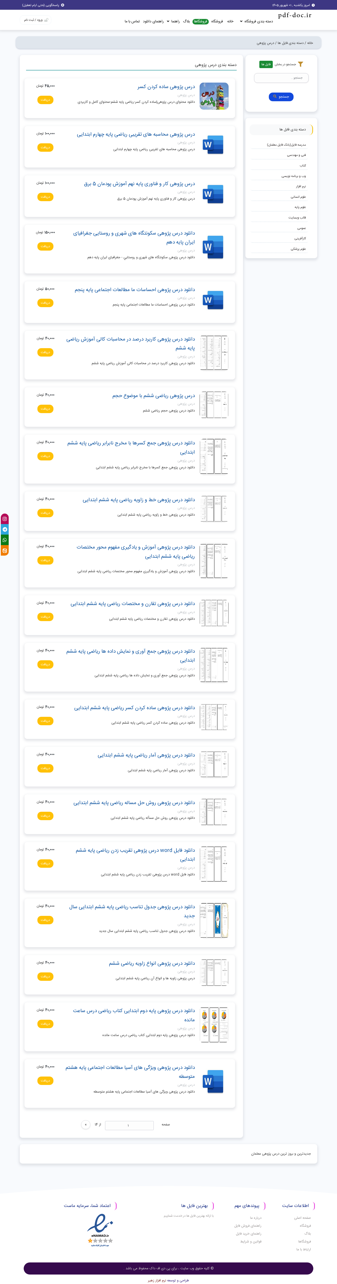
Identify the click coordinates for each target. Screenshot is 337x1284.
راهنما (175, 21)
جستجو (284, 97)
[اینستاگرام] (5, 519)
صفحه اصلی (302, 1218)
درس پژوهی (186, 95)
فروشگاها (200, 21)
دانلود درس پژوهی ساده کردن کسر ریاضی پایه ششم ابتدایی (134, 708)
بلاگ (186, 21)
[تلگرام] (5, 529)
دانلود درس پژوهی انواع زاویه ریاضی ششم (152, 964)
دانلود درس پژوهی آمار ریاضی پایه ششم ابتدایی (146, 755)
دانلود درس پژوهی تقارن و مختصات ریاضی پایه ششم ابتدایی (133, 604)
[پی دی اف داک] (294, 15)
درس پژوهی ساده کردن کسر (166, 87)
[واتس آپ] (5, 540)
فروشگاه (217, 21)
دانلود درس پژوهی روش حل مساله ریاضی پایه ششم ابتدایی (134, 803)
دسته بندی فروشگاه (258, 21)
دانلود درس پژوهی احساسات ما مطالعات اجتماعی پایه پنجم (135, 290)
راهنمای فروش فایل (247, 1226)
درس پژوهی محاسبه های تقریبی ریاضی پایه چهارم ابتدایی (136, 134)
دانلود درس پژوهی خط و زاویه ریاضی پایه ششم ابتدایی (139, 500)
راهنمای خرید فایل (248, 1234)
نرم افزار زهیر (157, 1280)
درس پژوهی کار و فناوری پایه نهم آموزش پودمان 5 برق (139, 184)
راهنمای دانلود (153, 21)
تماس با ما (132, 21)
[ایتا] (5, 550)
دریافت (45, 100)
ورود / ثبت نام (33, 20)
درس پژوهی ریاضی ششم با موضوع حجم (153, 396)
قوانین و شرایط (250, 1242)
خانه (230, 21)
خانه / (309, 43)
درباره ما (255, 1218)
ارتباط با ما (303, 1249)
